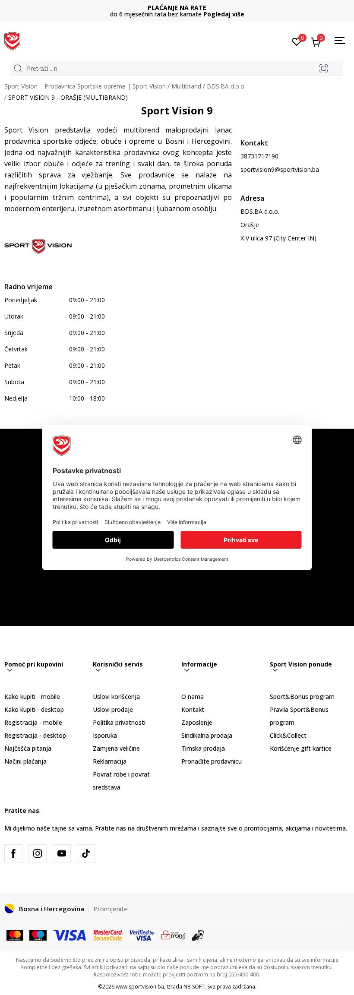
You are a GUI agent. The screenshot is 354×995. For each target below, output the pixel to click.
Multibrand (186, 86)
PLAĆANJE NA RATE (177, 7)
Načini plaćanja (25, 761)
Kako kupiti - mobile (32, 696)
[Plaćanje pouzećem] (198, 934)
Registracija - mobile (33, 722)
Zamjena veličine (116, 748)
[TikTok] (86, 853)
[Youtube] (61, 853)
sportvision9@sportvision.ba (279, 169)
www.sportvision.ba (140, 986)
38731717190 (259, 156)
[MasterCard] (14, 934)
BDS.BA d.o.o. (226, 86)
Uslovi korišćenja (116, 696)
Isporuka (105, 735)
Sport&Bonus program (302, 696)
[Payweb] (173, 934)
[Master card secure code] (108, 934)
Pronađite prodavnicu (211, 761)
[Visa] (70, 934)
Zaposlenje (196, 722)
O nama (192, 696)
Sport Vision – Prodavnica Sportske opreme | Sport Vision (85, 86)
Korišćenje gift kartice (301, 748)
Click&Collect (288, 735)
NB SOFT (194, 986)
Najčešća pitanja (27, 748)
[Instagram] (37, 853)
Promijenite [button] (110, 908)
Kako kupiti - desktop (34, 709)
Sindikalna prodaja (206, 735)
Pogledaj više (223, 14)
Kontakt (192, 709)
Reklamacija (109, 761)
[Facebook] (13, 853)
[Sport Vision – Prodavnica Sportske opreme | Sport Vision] (12, 40)
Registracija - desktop (35, 735)
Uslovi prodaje (113, 709)
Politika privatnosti (119, 722)
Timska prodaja (203, 748)
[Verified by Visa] (142, 934)
